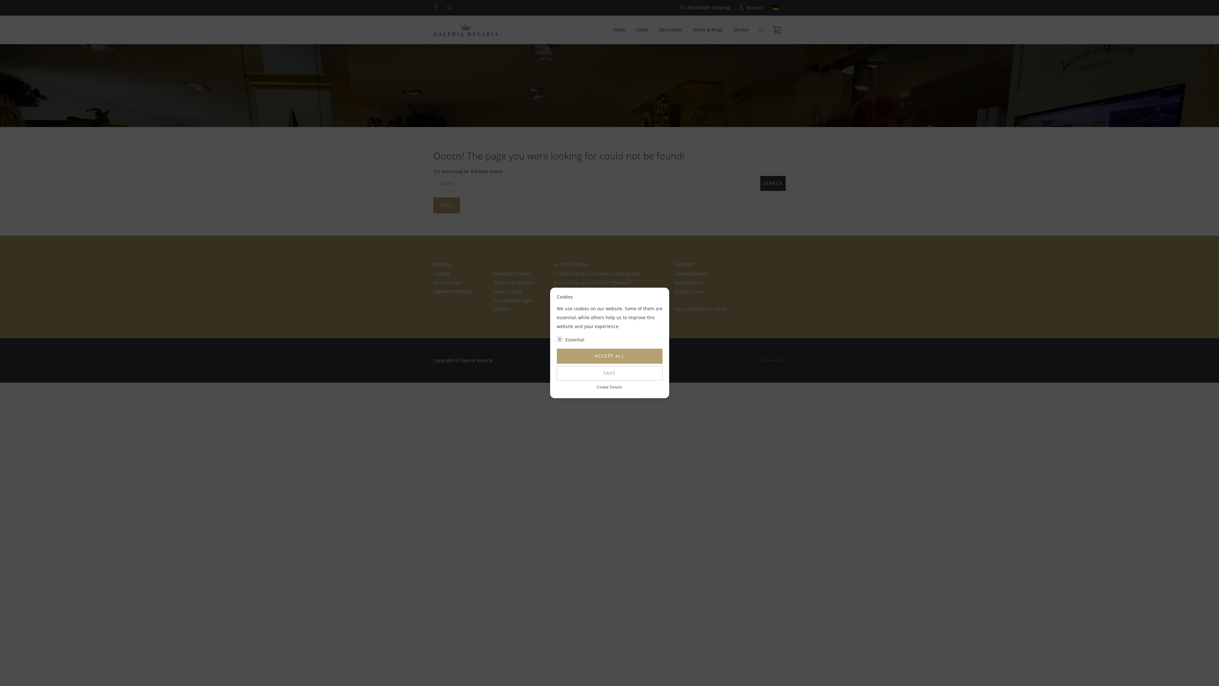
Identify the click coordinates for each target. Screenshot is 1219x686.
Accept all (609, 356)
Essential (574, 340)
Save (609, 373)
